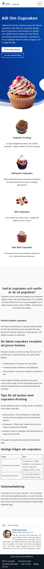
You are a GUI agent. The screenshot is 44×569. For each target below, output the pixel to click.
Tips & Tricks (26, 564)
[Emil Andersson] (7, 538)
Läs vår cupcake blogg (12, 55)
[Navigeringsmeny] (39, 3)
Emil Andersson (19, 530)
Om (4, 525)
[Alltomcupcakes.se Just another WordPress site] (11, 3)
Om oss (5, 567)
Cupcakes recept (24, 561)
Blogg (36, 564)
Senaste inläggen (12, 525)
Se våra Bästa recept (12, 49)
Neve (13, 557)
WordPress (29, 557)
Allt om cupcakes (8, 561)
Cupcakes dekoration (10, 564)
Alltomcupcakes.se (28, 532)
